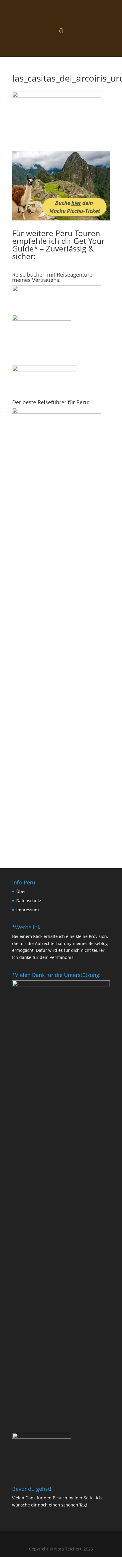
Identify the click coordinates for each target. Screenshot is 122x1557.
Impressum (27, 910)
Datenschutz (28, 900)
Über (21, 891)
